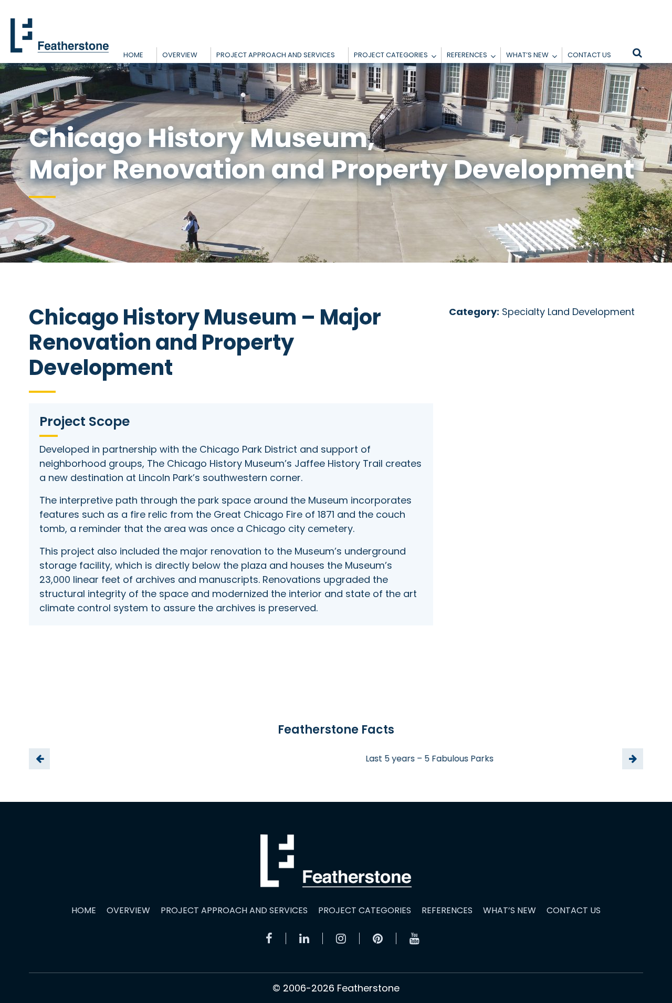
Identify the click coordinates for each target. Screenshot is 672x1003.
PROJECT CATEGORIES (391, 55)
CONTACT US (589, 55)
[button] (433, 56)
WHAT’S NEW (527, 55)
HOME (133, 55)
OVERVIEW (179, 55)
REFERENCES (467, 55)
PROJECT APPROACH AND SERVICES (275, 55)
